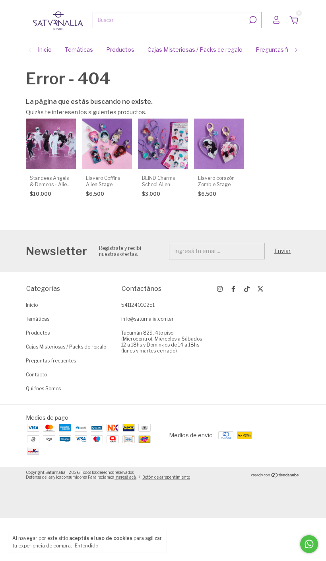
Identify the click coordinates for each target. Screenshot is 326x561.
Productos (120, 49)
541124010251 (138, 305)
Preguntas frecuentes (285, 49)
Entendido (86, 546)
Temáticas (79, 49)
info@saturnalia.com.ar (147, 319)
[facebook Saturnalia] (233, 289)
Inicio (45, 49)
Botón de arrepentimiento (166, 477)
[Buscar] (252, 20)
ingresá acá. (125, 477)
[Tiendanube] (275, 475)
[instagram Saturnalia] (220, 289)
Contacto (36, 375)
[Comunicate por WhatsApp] (309, 544)
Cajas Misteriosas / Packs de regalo (195, 49)
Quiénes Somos (43, 389)
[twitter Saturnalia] (260, 289)
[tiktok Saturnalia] (247, 289)
